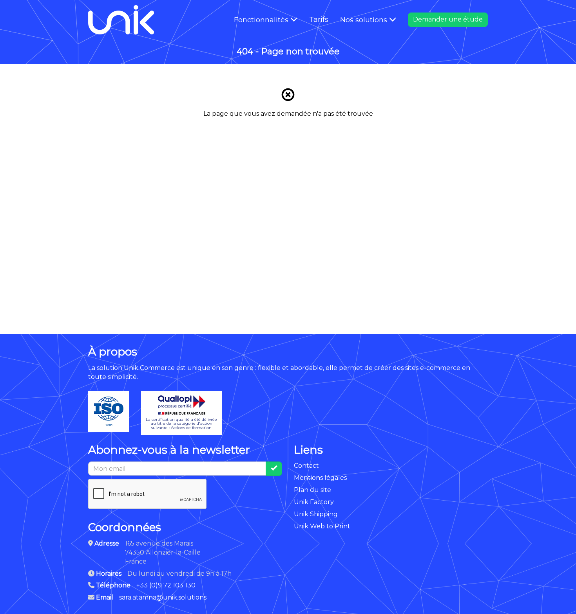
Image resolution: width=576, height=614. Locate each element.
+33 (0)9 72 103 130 (166, 585)
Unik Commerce (149, 368)
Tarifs (318, 19)
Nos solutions (364, 20)
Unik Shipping (316, 514)
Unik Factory (314, 502)
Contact (306, 465)
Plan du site (312, 490)
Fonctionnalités (262, 20)
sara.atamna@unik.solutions (162, 597)
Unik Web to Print (322, 526)
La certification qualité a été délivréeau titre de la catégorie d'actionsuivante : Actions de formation (181, 423)
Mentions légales (320, 477)
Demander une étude (448, 19)
